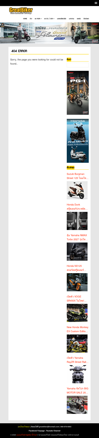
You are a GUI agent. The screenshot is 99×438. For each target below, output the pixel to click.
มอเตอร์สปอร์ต (61, 18)
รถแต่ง (79, 18)
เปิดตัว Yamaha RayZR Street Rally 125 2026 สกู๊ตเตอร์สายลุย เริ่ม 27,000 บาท (77, 360)
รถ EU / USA (49, 18)
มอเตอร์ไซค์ (20, 435)
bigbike (28, 435)
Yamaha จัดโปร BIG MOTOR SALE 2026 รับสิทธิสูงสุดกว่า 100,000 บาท (77, 391)
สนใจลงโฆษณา (24, 426)
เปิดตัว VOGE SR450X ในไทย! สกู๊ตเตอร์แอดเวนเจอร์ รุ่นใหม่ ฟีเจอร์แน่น (77, 299)
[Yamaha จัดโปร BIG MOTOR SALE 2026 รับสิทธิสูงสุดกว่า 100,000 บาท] (77, 405)
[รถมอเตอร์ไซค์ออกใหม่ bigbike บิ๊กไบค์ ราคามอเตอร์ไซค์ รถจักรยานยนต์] (20, 10)
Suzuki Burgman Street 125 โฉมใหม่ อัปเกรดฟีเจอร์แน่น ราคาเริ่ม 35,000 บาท (77, 176)
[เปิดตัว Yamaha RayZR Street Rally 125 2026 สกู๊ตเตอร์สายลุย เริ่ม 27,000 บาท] (77, 374)
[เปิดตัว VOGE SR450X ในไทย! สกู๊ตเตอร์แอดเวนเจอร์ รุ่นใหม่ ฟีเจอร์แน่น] (77, 313)
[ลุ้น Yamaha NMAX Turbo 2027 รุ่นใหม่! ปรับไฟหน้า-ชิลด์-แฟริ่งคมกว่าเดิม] (77, 252)
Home (25, 18)
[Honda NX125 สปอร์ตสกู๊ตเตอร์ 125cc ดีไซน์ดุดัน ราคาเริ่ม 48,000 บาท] (77, 282)
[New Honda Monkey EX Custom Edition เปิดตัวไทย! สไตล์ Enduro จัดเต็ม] (77, 343)
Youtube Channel (53, 430)
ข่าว (31, 18)
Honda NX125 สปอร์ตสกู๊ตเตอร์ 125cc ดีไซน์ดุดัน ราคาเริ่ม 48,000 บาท (76, 268)
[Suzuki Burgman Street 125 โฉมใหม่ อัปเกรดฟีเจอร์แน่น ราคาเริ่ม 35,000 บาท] (77, 190)
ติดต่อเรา (86, 18)
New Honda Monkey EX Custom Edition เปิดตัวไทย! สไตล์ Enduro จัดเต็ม (77, 329)
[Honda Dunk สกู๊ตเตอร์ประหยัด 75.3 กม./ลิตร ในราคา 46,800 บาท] (77, 221)
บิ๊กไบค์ (34, 435)
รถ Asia (38, 18)
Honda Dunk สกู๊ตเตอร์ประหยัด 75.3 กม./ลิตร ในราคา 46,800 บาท (76, 207)
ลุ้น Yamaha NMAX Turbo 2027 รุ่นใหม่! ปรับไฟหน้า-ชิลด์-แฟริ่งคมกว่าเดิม (77, 237)
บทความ (71, 18)
